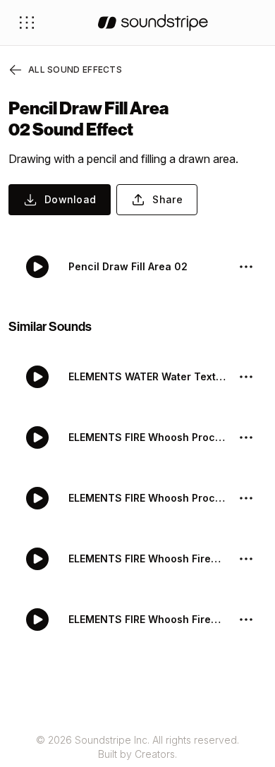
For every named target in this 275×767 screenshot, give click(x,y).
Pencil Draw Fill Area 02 (128, 266)
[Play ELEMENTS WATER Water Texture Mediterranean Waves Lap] (37, 377)
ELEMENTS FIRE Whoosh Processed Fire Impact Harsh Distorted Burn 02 (147, 437)
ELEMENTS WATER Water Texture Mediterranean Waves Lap (147, 376)
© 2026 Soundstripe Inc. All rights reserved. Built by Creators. (137, 747)
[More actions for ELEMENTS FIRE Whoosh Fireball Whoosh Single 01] (246, 619)
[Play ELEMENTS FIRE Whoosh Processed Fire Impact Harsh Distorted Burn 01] (37, 498)
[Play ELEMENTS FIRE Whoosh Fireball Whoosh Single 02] (37, 559)
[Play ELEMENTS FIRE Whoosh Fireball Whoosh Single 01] (37, 619)
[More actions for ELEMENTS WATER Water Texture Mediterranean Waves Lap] (246, 377)
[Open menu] (26, 22)
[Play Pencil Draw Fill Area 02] (37, 266)
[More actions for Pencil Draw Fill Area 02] (246, 267)
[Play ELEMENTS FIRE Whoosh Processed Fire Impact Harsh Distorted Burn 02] (37, 437)
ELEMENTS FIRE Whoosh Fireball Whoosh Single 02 (147, 558)
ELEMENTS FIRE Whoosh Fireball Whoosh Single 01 (147, 619)
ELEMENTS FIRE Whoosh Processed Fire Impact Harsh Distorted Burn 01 (147, 498)
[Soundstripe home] (153, 22)
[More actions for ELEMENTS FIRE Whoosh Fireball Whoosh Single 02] (246, 559)
